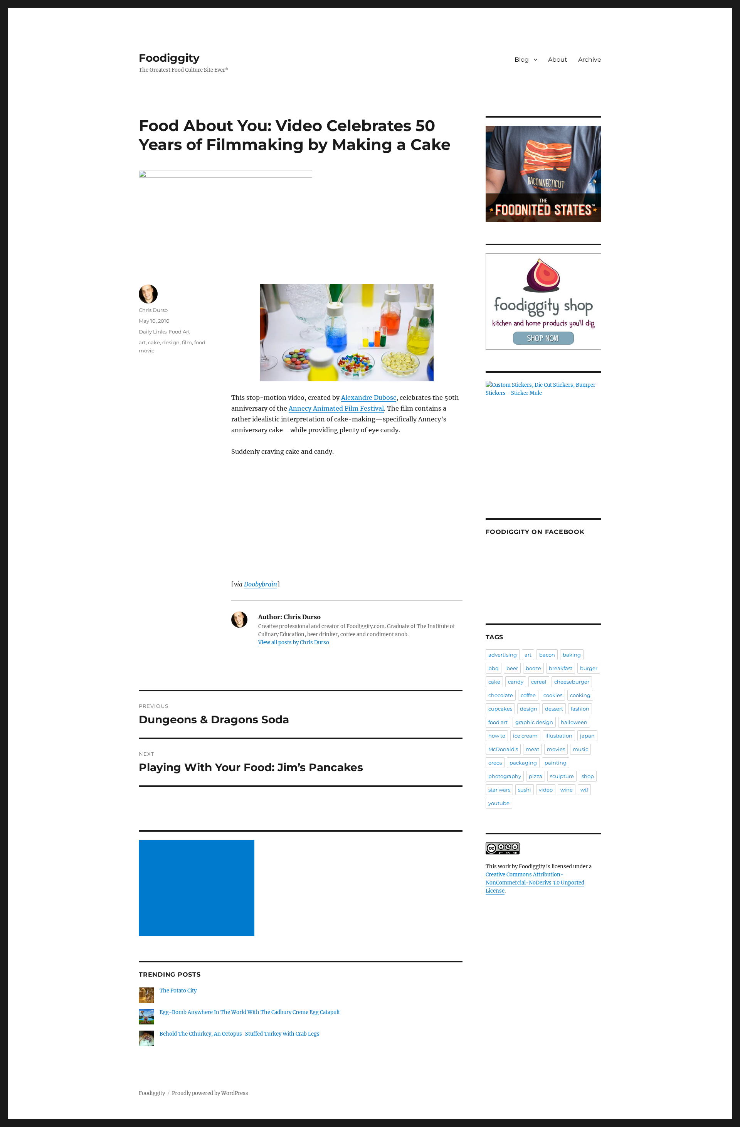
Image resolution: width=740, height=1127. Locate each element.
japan (587, 736)
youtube (499, 803)
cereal (539, 682)
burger (588, 668)
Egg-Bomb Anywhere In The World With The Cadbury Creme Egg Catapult (250, 1012)
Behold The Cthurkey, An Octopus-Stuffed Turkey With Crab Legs (240, 1034)
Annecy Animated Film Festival (336, 408)
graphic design (534, 722)
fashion (580, 709)
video (546, 790)
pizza (535, 776)
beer (512, 668)
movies (556, 749)
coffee (528, 695)
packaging (523, 763)
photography (504, 776)
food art (498, 722)
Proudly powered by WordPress (210, 1093)
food (199, 342)
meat (532, 749)
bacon (547, 655)
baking (572, 655)
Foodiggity (169, 57)
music (580, 749)
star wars (499, 790)
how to (496, 736)
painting (556, 763)
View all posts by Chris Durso (293, 642)
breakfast (560, 668)
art (142, 342)
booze (533, 668)
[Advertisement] (198, 889)
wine (566, 790)
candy (515, 682)
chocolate (500, 695)
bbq (493, 668)
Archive (589, 59)
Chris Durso (153, 310)
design (171, 342)
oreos (495, 763)
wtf (584, 790)
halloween (574, 722)
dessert (554, 709)
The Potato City (178, 990)
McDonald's (503, 749)
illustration (558, 736)
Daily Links (152, 331)
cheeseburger (571, 682)
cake (154, 342)
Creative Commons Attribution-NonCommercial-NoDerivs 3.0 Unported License (535, 882)
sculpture (562, 776)
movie (147, 350)
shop (588, 776)
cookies (552, 695)
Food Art (179, 331)
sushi (524, 790)
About (557, 59)
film (187, 342)
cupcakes (500, 709)
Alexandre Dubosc (368, 397)
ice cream (525, 736)
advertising (502, 655)
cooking (580, 695)
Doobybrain (260, 584)
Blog (522, 59)
